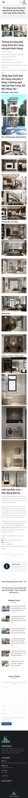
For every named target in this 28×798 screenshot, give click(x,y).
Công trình (5, 26)
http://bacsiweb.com (16, 566)
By (15, 554)
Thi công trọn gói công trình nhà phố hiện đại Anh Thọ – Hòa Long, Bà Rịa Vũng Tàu (18, 631)
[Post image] (5, 608)
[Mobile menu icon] (3, 2)
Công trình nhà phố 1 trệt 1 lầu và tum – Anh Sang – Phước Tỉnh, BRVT (18, 663)
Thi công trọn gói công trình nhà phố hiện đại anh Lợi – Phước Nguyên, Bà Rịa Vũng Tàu (18, 619)
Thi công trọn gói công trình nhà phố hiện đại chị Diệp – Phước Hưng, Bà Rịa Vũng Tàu (18, 642)
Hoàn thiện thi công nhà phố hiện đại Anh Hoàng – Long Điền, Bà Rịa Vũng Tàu (18, 653)
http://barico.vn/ (7, 542)
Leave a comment (14, 556)
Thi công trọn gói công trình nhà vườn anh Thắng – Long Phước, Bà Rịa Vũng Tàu (18, 608)
